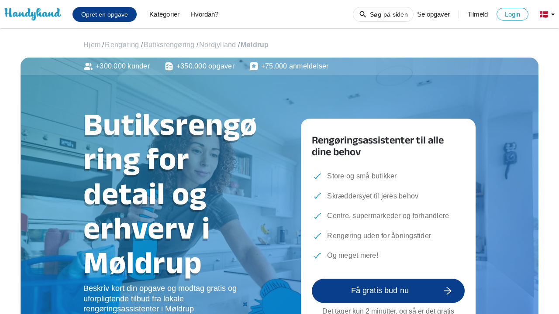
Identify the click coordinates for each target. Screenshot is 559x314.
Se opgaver (433, 14)
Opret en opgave (104, 14)
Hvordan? (204, 14)
